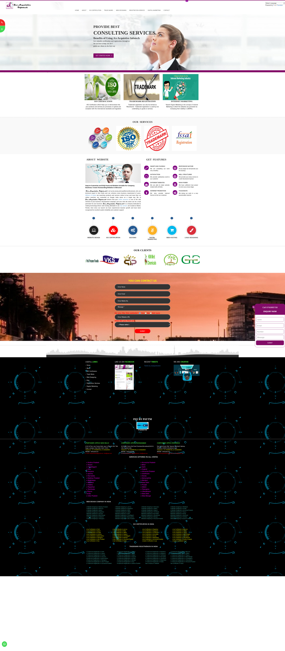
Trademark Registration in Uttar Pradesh (98, 561)
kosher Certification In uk (179, 541)
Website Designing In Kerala (178, 513)
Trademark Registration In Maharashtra (97, 558)
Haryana (90, 471)
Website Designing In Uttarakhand (151, 515)
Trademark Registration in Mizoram (180, 551)
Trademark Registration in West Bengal (181, 556)
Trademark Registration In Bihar (126, 553)
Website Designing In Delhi (123, 513)
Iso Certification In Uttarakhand (181, 537)
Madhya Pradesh (93, 478)
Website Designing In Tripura (178, 512)
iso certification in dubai (177, 563)
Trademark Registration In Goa (126, 561)
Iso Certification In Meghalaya (151, 537)
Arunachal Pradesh (148, 462)
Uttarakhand (146, 491)
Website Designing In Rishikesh (179, 507)
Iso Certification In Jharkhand (181, 536)
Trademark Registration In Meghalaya (156, 560)
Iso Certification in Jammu (120, 529)
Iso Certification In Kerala (149, 536)
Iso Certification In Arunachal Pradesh (153, 539)
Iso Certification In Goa (93, 541)
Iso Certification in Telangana (95, 537)
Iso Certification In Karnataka (150, 534)
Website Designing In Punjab (178, 508)
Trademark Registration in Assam (96, 553)
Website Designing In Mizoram (95, 508)
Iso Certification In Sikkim (120, 532)
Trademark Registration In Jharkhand (156, 558)
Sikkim (144, 487)
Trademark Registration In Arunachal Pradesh (99, 563)
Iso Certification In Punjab (94, 532)
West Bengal (146, 496)
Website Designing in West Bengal (96, 515)
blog (88, 380)
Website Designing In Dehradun (150, 507)
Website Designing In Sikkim (123, 512)
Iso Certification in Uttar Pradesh (96, 539)
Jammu (90, 473)
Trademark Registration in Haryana (96, 556)
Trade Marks (108, 10)
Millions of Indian (91, 195)
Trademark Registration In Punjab (96, 555)
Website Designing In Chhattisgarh (125, 515)
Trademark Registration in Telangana (97, 560)
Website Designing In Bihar (123, 510)
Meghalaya (91, 480)
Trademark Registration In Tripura (180, 555)
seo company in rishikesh (152, 563)
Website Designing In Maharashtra (125, 517)
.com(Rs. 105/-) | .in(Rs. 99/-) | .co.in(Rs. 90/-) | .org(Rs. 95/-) (28, 71)
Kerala (144, 476)
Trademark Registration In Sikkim (126, 555)
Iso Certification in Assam (94, 531)
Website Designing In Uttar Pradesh (125, 518)
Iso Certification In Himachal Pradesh (123, 539)
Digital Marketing (154, 10)
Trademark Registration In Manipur (127, 560)
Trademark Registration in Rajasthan (156, 551)
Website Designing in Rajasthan (95, 512)
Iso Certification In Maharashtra (95, 536)
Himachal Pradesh (148, 471)
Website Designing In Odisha (149, 508)
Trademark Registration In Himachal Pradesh (183, 561)
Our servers (124, 205)
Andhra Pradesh (93, 462)
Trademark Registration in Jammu (126, 551)
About (84, 10)
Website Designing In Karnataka (150, 513)
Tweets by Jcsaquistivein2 (152, 366)
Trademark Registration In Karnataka (156, 556)
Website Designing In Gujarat (150, 510)
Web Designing (121, 10)
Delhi (143, 467)
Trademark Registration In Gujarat (127, 556)
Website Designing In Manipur (150, 517)
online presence (123, 199)
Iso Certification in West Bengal (181, 534)
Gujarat (144, 469)
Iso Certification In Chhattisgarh (121, 536)
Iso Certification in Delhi (93, 529)
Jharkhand (145, 473)
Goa (89, 469)
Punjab (144, 484)
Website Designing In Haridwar (179, 517)
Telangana (145, 489)
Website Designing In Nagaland (124, 508)
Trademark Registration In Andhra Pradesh (129, 563)
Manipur (144, 480)
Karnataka (91, 476)
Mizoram (90, 482)
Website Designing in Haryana (95, 513)
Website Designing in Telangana (95, 518)
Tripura (89, 491)
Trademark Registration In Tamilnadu (156, 555)
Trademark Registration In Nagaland (156, 553)
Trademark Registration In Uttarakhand (181, 560)
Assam (90, 464)
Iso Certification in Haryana (94, 534)
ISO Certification (95, 10)
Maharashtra (146, 478)
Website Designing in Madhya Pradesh (97, 507)
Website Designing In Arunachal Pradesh (182, 510)
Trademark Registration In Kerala (126, 558)
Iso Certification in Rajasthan (150, 529)
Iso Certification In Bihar (119, 531)
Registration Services (137, 10)
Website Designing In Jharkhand (179, 515)
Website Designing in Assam (94, 510)
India (89, 493)
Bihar (143, 464)
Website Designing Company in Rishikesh (182, 518)
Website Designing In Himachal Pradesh (152, 518)
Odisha (90, 484)
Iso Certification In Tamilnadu (150, 532)
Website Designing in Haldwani (95, 517)
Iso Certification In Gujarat (120, 534)
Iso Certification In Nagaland (150, 531)
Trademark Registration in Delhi (95, 551)
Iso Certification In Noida (120, 541)
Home (77, 10)
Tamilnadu (91, 489)
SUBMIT (270, 343)
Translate (280, 5)
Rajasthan (91, 487)
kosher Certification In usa (150, 541)
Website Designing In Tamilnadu (150, 512)
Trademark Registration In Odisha (180, 553)
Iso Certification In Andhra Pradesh (182, 539)
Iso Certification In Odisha (180, 531)
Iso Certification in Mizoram (180, 529)
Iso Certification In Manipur (120, 537)
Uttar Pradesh (92, 496)
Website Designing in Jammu (123, 507)
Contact (167, 10)
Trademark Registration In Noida (155, 561)
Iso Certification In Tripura (180, 532)
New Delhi (145, 482)
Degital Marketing (92, 386)
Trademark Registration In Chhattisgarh (181, 558)
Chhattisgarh (92, 467)
